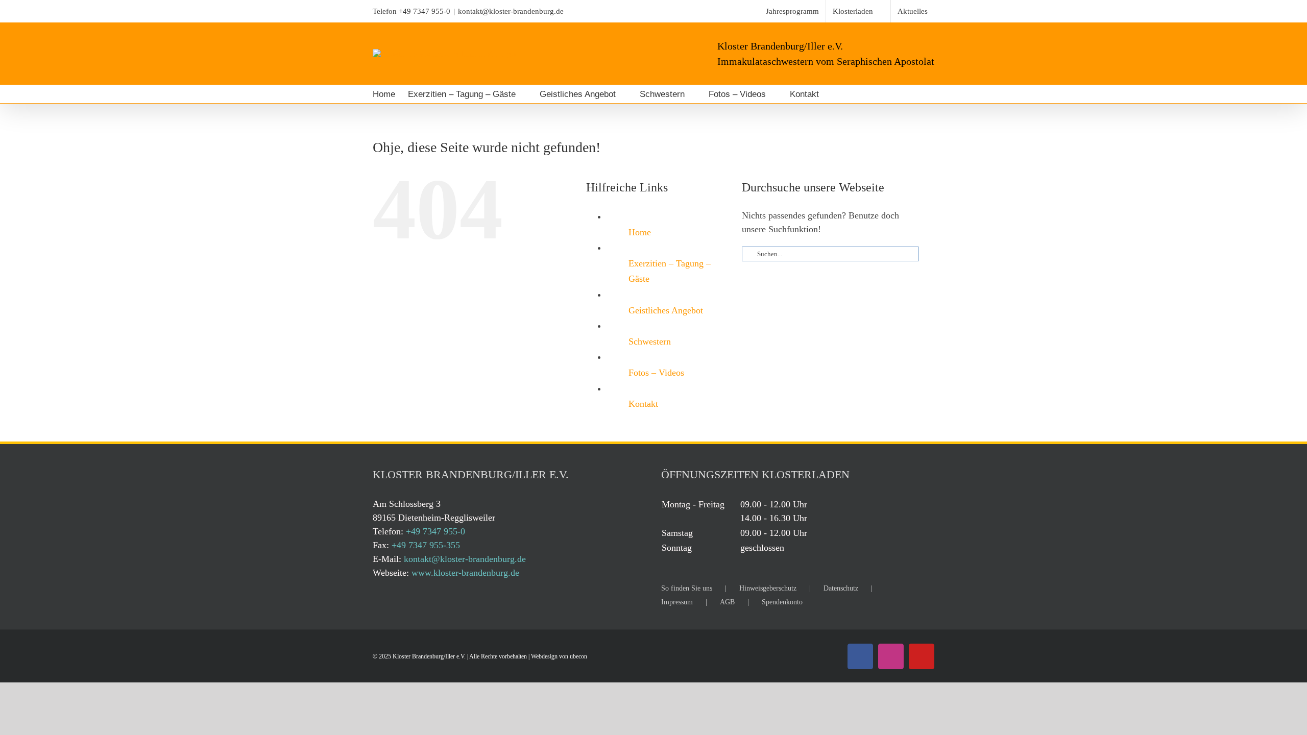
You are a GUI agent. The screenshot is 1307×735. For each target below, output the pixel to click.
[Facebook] (860, 656)
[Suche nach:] (830, 253)
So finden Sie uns (686, 588)
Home (639, 232)
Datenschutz (841, 588)
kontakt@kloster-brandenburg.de (511, 11)
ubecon (578, 656)
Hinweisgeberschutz (767, 588)
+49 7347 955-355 (426, 545)
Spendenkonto (782, 602)
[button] (846, 94)
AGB (727, 602)
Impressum (677, 602)
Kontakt (643, 404)
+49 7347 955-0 (424, 11)
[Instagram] (891, 656)
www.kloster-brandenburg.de (465, 573)
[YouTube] (921, 656)
